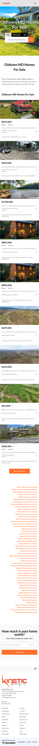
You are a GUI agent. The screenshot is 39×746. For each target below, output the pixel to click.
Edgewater (23, 717)
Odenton (22, 728)
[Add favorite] (36, 131)
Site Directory (6, 703)
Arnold (22, 708)
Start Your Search (19, 471)
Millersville (5, 728)
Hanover (4, 722)
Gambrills (5, 719)
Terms (29, 742)
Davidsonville (24, 714)
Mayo (21, 725)
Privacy (34, 742)
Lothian (4, 725)
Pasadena (5, 731)
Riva (21, 731)
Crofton (22, 711)
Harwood (23, 722)
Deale (3, 717)
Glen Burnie (23, 719)
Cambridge (5, 711)
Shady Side (5, 734)
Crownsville (5, 714)
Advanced (16, 35)
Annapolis (5, 708)
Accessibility (21, 742)
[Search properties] (31, 40)
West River (23, 734)
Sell (25, 35)
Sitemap (4, 701)
